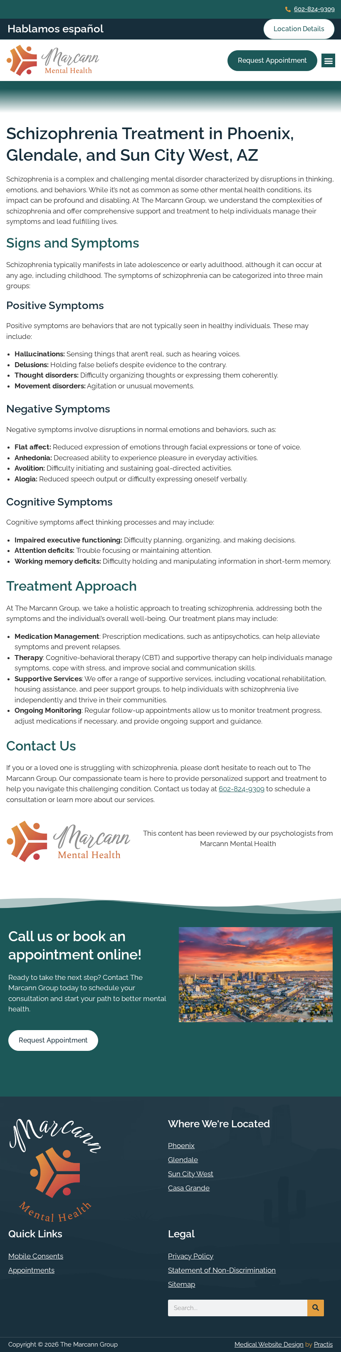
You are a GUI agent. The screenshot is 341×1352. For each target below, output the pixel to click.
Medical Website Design (269, 1344)
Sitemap (181, 1284)
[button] (328, 60)
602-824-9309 (314, 9)
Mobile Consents (35, 1256)
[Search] (315, 1308)
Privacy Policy (190, 1256)
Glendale (183, 1160)
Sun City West (190, 1174)
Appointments (31, 1270)
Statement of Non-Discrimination (222, 1270)
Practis (323, 1344)
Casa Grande (189, 1188)
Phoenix (181, 1145)
